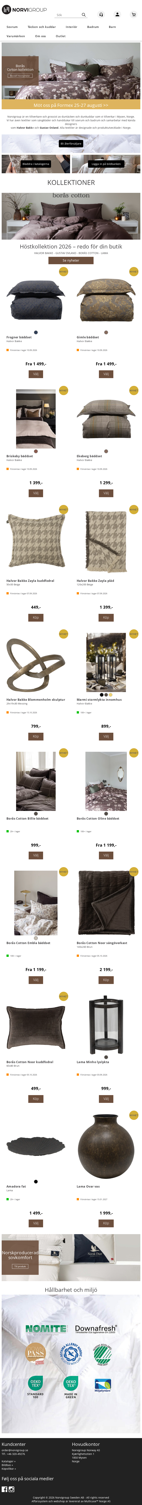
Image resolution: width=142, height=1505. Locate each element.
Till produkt (20, 1266)
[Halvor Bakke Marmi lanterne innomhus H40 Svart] (106, 662)
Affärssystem (40, 1501)
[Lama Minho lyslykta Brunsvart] (106, 1024)
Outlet (60, 36)
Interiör (71, 27)
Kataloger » (9, 1461)
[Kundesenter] (101, 14)
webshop (59, 1501)
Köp (36, 617)
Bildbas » (7, 1465)
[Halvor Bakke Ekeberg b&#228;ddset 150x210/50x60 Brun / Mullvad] (106, 419)
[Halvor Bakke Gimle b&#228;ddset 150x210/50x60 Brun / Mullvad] (106, 300)
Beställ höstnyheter (20, 75)
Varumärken (16, 36)
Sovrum (12, 27)
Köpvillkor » (9, 1468)
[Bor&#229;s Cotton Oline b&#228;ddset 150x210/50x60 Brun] (106, 781)
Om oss (40, 36)
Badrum (93, 27)
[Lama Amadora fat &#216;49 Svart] (35, 1146)
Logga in (117, 15)
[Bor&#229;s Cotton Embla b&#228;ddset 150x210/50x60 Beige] (35, 903)
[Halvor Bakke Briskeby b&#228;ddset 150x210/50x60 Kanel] (35, 419)
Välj (35, 374)
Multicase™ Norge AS (97, 1501)
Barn (112, 27)
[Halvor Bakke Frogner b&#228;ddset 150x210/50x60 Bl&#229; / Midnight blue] (35, 300)
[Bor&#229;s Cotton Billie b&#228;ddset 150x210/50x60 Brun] (35, 781)
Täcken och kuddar (42, 27)
